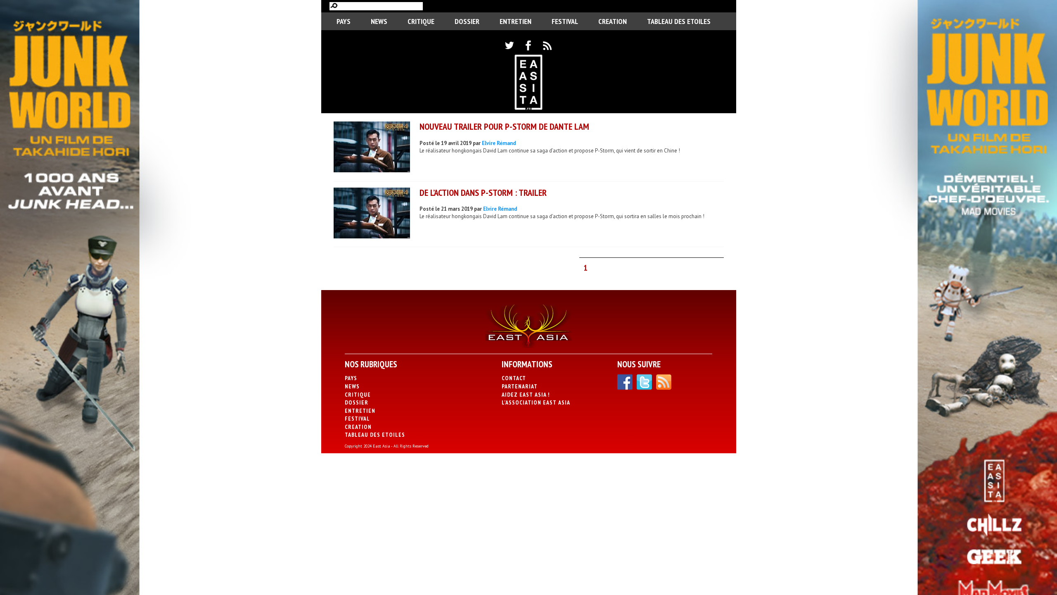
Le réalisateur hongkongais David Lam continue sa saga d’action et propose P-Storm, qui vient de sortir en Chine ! (549, 150)
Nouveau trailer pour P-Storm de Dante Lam (504, 126)
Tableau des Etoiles (679, 21)
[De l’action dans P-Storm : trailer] (372, 214)
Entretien (515, 21)
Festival (565, 21)
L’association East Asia (536, 402)
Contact (514, 378)
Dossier (467, 21)
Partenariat (520, 386)
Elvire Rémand (499, 143)
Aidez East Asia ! (526, 394)
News (379, 21)
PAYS (344, 21)
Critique (421, 21)
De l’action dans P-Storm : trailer (483, 192)
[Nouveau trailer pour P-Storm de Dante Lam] (372, 147)
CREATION (612, 21)
